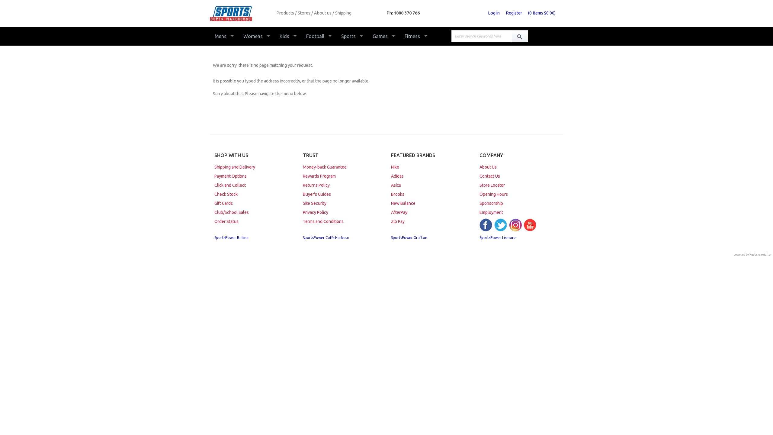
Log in (494, 13)
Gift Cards (223, 203)
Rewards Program (319, 176)
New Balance (403, 203)
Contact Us (490, 176)
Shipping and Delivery (234, 167)
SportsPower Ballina (231, 238)
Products (285, 13)
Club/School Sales (231, 212)
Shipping (343, 13)
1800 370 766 (407, 13)
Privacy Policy (315, 212)
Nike (395, 167)
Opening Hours (494, 194)
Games (380, 36)
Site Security (314, 203)
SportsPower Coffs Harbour (326, 238)
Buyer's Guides (317, 194)
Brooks (397, 194)
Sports (348, 36)
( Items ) (542, 13)
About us (323, 13)
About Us (488, 167)
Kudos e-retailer (760, 254)
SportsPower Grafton (409, 238)
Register (514, 13)
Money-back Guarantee (325, 167)
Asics (396, 185)
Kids (284, 36)
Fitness (412, 36)
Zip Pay (398, 221)
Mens (220, 36)
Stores (304, 13)
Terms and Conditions (323, 221)
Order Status (226, 221)
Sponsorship (491, 203)
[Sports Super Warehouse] (241, 13)
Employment (491, 212)
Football (315, 36)
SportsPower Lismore (498, 238)
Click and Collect (230, 185)
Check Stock (226, 194)
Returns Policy (316, 185)
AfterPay (399, 212)
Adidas (397, 176)
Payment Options (230, 176)
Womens (253, 36)
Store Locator (492, 185)
